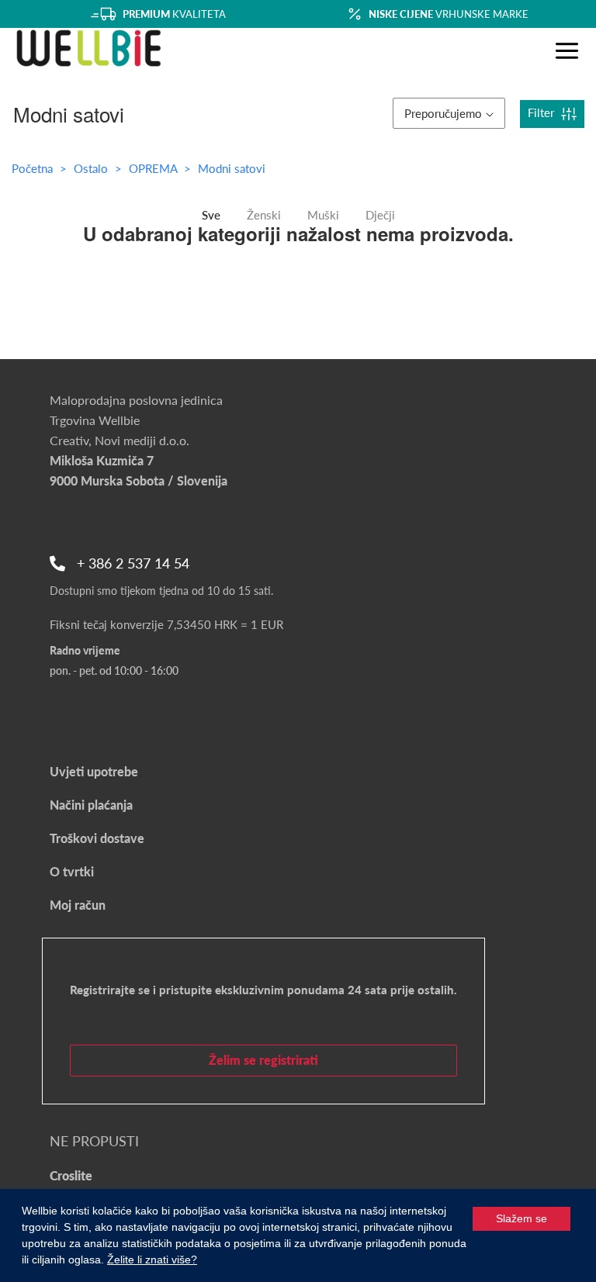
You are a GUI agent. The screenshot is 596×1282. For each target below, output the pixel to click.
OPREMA (154, 168)
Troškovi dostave (97, 838)
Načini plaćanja (91, 804)
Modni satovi (231, 168)
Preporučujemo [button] (443, 113)
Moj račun (78, 904)
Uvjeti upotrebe (94, 771)
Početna (32, 168)
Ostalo (92, 168)
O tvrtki (72, 871)
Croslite (71, 1175)
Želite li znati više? (152, 1259)
